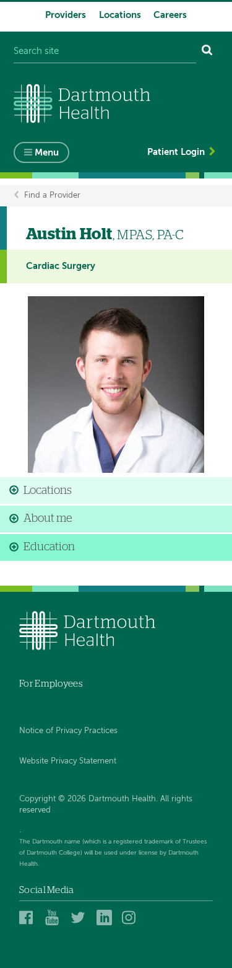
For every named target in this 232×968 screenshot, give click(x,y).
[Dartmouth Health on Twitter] (80, 917)
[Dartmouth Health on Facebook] (28, 917)
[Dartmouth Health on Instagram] (131, 917)
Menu (47, 152)
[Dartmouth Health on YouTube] (54, 917)
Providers (65, 15)
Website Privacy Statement (67, 761)
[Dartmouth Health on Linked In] (106, 917)
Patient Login (176, 152)
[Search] (207, 51)
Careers (170, 15)
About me (48, 518)
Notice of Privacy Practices (68, 731)
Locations (120, 15)
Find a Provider (52, 195)
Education (49, 547)
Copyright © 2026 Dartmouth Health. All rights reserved (105, 804)
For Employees (51, 684)
